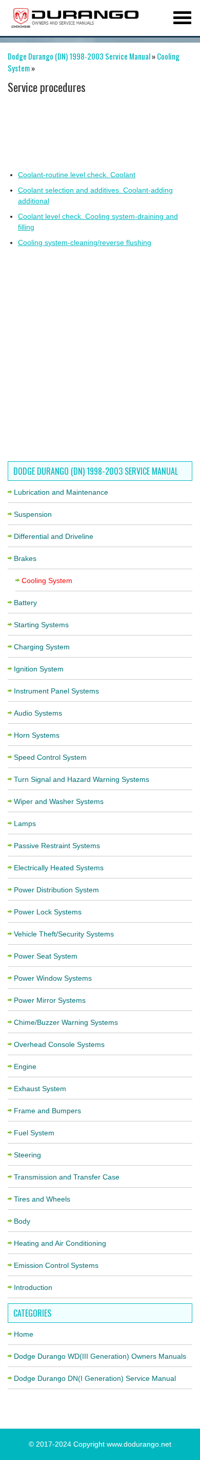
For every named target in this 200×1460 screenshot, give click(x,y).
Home (23, 1334)
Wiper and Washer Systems (59, 801)
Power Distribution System (56, 890)
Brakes (25, 558)
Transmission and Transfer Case (66, 1177)
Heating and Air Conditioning (60, 1243)
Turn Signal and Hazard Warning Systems (81, 779)
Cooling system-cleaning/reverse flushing (84, 242)
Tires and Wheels (42, 1199)
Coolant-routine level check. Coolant (76, 175)
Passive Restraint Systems (57, 845)
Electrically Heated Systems (59, 868)
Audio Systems (38, 713)
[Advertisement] (96, 131)
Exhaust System (40, 1088)
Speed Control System (50, 757)
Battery (25, 602)
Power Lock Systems (48, 912)
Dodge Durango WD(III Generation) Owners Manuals (100, 1356)
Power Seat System (45, 956)
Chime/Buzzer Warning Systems (66, 1022)
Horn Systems (36, 735)
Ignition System (39, 669)
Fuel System (34, 1133)
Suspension (33, 514)
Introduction (33, 1287)
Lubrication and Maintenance (61, 492)
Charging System (42, 647)
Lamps (25, 823)
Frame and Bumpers (47, 1111)
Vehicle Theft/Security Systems (64, 934)
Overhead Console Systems (59, 1044)
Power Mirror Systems (50, 1000)
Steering (27, 1155)
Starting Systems (41, 625)
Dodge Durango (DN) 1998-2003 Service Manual (79, 56)
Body (22, 1221)
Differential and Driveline (53, 536)
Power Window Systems (53, 978)
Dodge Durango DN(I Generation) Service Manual (95, 1378)
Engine (25, 1066)
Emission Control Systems (56, 1265)
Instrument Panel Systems (56, 691)
